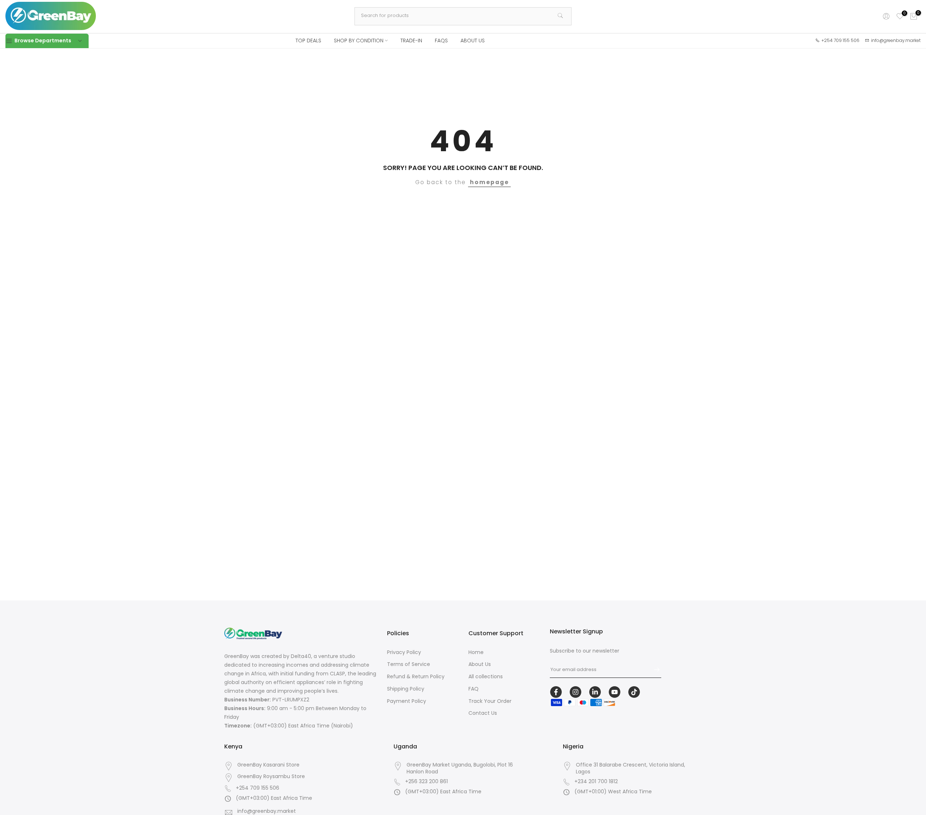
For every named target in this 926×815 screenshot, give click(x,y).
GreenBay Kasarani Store (268, 764)
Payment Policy (406, 701)
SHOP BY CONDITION (358, 40)
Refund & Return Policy (416, 676)
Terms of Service (408, 664)
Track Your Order (489, 701)
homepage (489, 182)
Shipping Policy (405, 688)
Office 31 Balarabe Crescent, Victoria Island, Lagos (630, 768)
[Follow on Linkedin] (595, 692)
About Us (479, 664)
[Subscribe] (653, 669)
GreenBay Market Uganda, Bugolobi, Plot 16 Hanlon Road (460, 768)
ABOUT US (472, 40)
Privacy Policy (404, 652)
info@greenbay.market (266, 811)
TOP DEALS (308, 40)
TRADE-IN (411, 40)
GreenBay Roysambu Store (271, 776)
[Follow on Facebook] (556, 692)
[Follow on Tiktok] (634, 692)
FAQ (473, 688)
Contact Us (482, 713)
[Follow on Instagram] (575, 692)
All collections (485, 676)
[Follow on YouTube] (614, 692)
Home (476, 652)
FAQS (441, 40)
